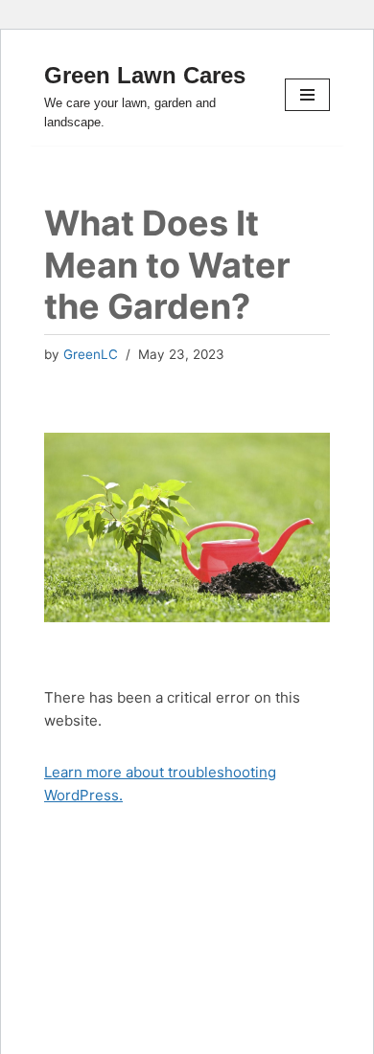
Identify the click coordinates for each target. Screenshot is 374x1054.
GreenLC (90, 354)
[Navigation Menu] (307, 94)
